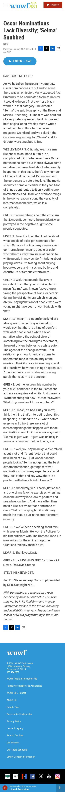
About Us (11, 700)
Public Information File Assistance (24, 686)
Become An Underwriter (19, 714)
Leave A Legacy (15, 728)
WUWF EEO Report (16, 693)
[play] (5, 788)
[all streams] (60, 788)
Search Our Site (15, 735)
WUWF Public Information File (22, 679)
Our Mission (13, 742)
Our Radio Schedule (17, 750)
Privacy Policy (14, 721)
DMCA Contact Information (21, 757)
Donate (54, 4)
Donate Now (13, 707)
